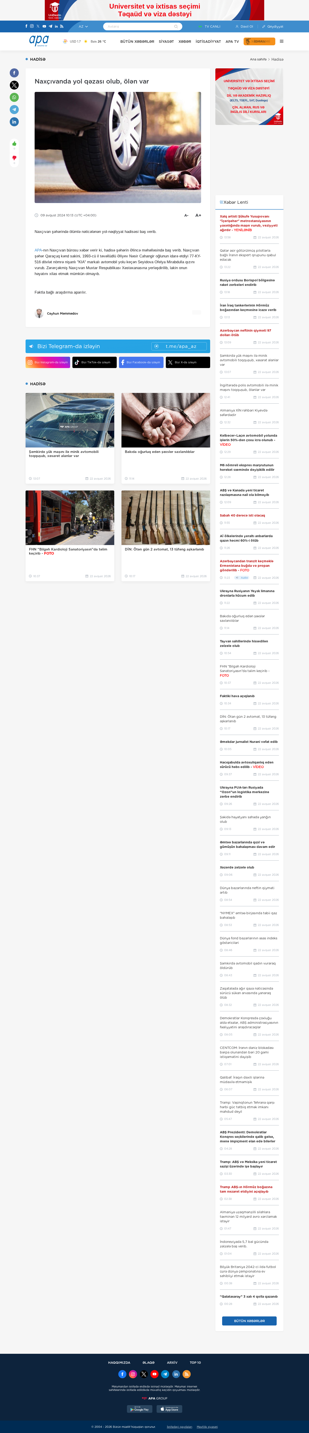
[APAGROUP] (154, 1398)
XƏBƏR (184, 41)
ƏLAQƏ (148, 1362)
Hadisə (277, 59)
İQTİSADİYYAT (208, 41)
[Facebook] (26, 26)
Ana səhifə (258, 59)
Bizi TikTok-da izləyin (95, 362)
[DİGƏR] (279, 41)
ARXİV (172, 1362)
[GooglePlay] (140, 1409)
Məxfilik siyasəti (207, 1426)
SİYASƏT (166, 41)
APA (38, 250)
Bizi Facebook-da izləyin (143, 362)
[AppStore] (169, 1409)
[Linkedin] (56, 26)
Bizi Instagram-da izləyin (51, 362)
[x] (144, 1374)
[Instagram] (32, 26)
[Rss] (61, 26)
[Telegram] (50, 26)
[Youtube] (44, 26)
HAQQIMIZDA (119, 1362)
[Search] (176, 27)
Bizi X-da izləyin (185, 362)
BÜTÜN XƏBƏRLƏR (137, 41)
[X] (38, 26)
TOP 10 (195, 1362)
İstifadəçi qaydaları (179, 1426)
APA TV (232, 41)
